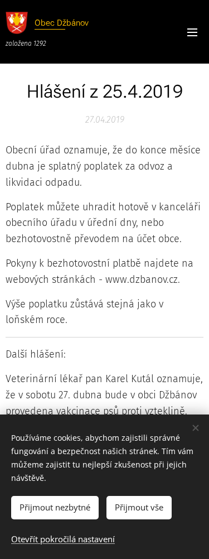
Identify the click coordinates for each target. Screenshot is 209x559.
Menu (192, 32)
